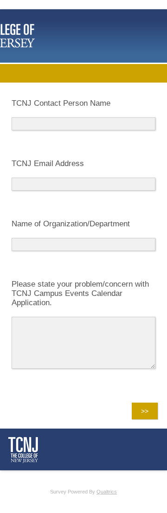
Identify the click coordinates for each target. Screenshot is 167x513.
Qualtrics (106, 491)
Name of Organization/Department (71, 223)
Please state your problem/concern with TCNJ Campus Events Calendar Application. (80, 293)
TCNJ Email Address (48, 163)
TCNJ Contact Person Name (61, 103)
